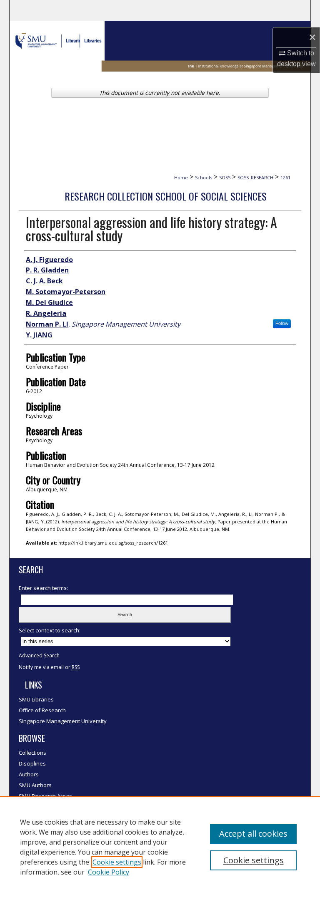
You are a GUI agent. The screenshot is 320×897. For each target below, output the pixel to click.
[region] (160, 846)
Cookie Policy (108, 872)
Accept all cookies (253, 833)
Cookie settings (116, 862)
